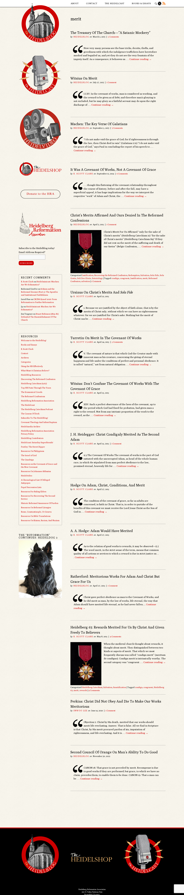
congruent (124, 278)
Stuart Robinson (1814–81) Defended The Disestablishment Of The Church (40, 317)
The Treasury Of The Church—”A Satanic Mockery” (110, 33)
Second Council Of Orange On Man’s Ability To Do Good (114, 752)
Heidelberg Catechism (92, 687)
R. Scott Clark (83, 174)
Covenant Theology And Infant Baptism (39, 422)
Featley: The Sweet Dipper (33, 447)
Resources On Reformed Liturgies (36, 507)
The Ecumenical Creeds (31, 392)
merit (145, 278)
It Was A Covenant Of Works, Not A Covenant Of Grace (113, 169)
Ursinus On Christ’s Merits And (101, 292)
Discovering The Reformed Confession (38, 379)
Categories (26, 362)
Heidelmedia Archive (30, 426)
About (75, 3)
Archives (25, 358)
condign (115, 278)
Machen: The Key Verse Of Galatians (98, 124)
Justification (87, 275)
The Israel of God (29, 455)
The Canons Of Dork (30, 413)
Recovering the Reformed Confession (110, 275)
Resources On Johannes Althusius (36, 471)
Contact (91, 3)
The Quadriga (27, 460)
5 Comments (113, 37)
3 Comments (117, 128)
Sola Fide (154, 275)
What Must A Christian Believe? (35, 370)
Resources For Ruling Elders (33, 491)
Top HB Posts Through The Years (36, 388)
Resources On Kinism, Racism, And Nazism (40, 520)
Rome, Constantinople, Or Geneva (36, 512)
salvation (85, 281)
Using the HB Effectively (32, 366)
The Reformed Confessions (33, 396)
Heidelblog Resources (31, 375)
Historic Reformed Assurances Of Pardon (39, 503)
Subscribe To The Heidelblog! (34, 418)
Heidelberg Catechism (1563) (34, 383)
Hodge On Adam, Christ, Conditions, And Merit (107, 485)
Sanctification (119, 687)
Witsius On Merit (83, 78)
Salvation (144, 275)
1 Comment (111, 82)
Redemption (133, 275)
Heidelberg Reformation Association (37, 401)
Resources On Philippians (32, 451)
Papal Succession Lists (31, 487)
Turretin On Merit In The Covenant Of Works (105, 338)
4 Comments (115, 636)
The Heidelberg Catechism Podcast (37, 409)
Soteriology (97, 278)
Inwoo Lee (80, 710)
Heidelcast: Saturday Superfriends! (37, 442)
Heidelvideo (26, 475)
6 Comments (122, 174)
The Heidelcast (114, 3)
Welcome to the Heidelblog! (33, 340)
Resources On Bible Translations (35, 516)
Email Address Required (32, 252)
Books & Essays (141, 3)
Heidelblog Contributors (32, 438)
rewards (83, 690)
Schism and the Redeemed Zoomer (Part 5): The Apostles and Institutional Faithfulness (39, 292)
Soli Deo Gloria (84, 278)
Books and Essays (29, 345)
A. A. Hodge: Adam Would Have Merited (101, 531)
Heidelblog (81, 37)
